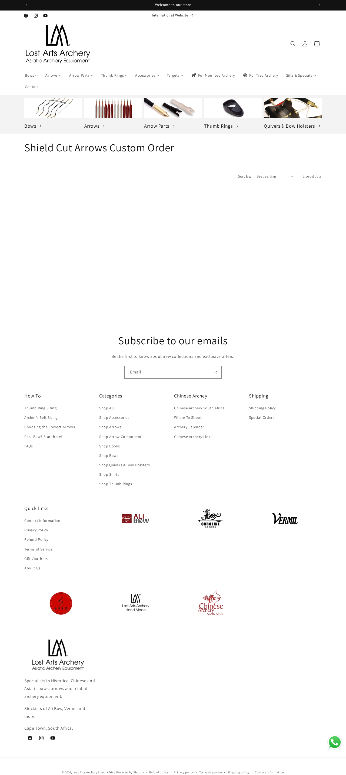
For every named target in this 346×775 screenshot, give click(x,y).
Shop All (106, 408)
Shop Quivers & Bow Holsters (124, 465)
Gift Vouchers (36, 558)
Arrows (91, 126)
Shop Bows (108, 455)
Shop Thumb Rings (115, 484)
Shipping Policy (262, 408)
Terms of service (210, 772)
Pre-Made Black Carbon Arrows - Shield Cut (58, 275)
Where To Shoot (188, 417)
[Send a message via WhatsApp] (334, 742)
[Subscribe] (215, 372)
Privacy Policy (36, 530)
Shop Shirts (109, 474)
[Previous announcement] (26, 5)
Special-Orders (261, 417)
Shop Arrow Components (121, 436)
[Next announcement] (320, 5)
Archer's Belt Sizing (41, 417)
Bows (30, 126)
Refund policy (158, 772)
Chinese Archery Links (193, 436)
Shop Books (109, 446)
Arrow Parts (156, 126)
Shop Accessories (114, 417)
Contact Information (42, 520)
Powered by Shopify (130, 772)
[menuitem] (31, 75)
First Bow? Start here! (43, 436)
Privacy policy (184, 772)
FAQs (28, 446)
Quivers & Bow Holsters (289, 126)
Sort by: (244, 176)
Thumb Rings (218, 126)
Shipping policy (238, 772)
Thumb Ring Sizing (40, 408)
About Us (32, 568)
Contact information (269, 772)
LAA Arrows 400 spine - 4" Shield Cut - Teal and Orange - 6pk (132, 277)
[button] (293, 44)
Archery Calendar (189, 427)
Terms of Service (38, 549)
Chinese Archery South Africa (199, 408)
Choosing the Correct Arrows (49, 427)
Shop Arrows (110, 427)
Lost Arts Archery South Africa (94, 772)
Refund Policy (36, 539)
